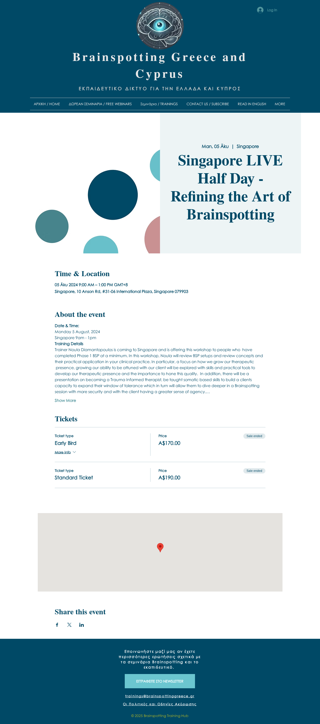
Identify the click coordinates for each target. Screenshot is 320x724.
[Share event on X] (69, 625)
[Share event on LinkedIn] (81, 625)
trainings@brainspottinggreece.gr (159, 696)
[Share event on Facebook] (57, 625)
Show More (65, 400)
